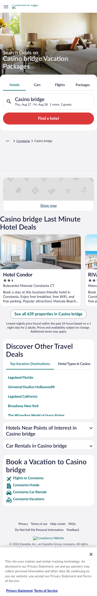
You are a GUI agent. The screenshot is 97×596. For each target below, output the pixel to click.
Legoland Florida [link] (20, 377)
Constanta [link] (23, 140)
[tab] (14, 85)
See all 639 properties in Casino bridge (48, 314)
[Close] (91, 554)
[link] (48, 479)
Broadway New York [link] (23, 406)
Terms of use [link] (39, 523)
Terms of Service (46, 591)
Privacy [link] (23, 523)
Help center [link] (57, 523)
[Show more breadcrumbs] (7, 140)
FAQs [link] (72, 523)
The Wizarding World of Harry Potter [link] (36, 415)
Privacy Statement (19, 591)
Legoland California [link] (22, 396)
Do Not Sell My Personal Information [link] (39, 529)
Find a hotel (48, 118)
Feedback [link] (73, 529)
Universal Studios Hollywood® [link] (31, 387)
